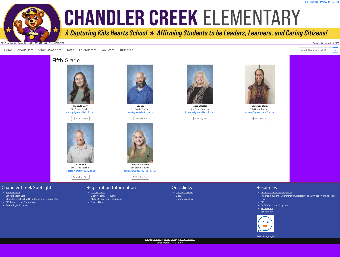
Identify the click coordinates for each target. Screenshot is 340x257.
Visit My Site (82, 118)
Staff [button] (68, 50)
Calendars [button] (86, 50)
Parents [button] (105, 50)
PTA (263, 198)
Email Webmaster (166, 242)
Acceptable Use (187, 239)
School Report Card (15, 195)
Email (312, 2)
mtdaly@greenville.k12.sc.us (80, 112)
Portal (323, 2)
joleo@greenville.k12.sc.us (140, 112)
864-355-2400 (41, 43)
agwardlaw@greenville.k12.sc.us (140, 170)
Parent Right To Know (17, 205)
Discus (179, 195)
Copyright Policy (153, 239)
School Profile (13, 192)
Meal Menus (267, 208)
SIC (263, 202)
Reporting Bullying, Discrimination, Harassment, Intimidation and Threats (298, 195)
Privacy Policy (170, 239)
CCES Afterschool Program (274, 205)
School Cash (267, 211)
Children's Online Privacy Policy (276, 192)
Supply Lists (97, 202)
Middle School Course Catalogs (106, 198)
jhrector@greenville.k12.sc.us (200, 112)
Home (8, 50)
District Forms (98, 192)
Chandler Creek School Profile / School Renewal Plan (32, 198)
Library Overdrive (184, 198)
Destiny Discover (184, 192)
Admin (180, 242)
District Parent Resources (103, 195)
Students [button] (124, 50)
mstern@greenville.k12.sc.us (259, 112)
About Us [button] (23, 50)
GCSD (335, 2)
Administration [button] (47, 50)
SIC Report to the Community (20, 202)
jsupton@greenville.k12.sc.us (80, 170)
